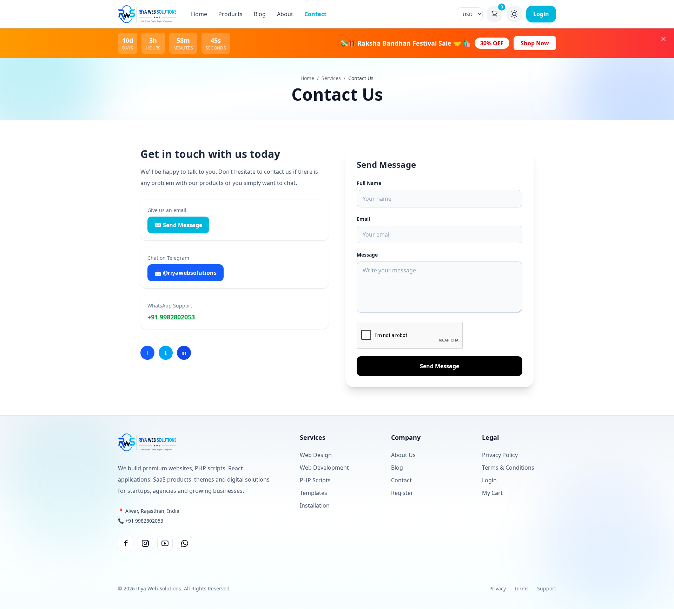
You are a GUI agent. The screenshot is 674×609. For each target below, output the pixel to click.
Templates (313, 493)
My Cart (492, 493)
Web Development (324, 467)
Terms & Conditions (508, 467)
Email (363, 219)
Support (546, 588)
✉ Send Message (178, 225)
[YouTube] (165, 543)
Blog (260, 14)
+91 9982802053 (171, 317)
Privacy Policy (500, 455)
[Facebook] (125, 543)
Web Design (316, 455)
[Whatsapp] (184, 543)
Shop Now (535, 43)
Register (402, 493)
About (285, 14)
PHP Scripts (315, 480)
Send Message (439, 366)
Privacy (497, 588)
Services (331, 78)
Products (230, 14)
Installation (315, 505)
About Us (403, 455)
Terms (521, 588)
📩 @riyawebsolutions (185, 273)
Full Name (369, 183)
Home (199, 14)
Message (367, 254)
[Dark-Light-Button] (514, 14)
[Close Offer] (663, 39)
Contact (315, 14)
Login (541, 14)
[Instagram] (145, 543)
